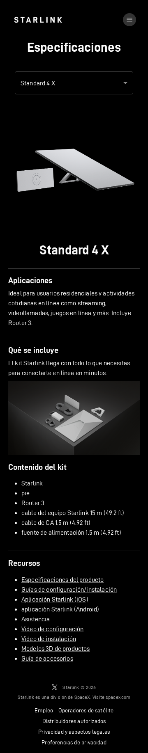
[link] (38, 20)
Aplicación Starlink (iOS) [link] (54, 599)
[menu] (129, 19)
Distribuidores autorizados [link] (74, 721)
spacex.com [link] (118, 697)
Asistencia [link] (35, 619)
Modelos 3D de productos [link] (55, 648)
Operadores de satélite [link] (86, 710)
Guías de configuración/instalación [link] (69, 589)
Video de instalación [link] (48, 638)
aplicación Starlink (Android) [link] (60, 609)
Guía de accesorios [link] (47, 658)
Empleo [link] (44, 710)
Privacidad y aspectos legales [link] (74, 731)
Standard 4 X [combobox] (38, 83)
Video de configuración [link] (52, 628)
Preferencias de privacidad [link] (74, 742)
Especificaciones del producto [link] (62, 579)
